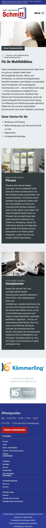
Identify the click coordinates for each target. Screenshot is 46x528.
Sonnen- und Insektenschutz (17, 55)
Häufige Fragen (8, 492)
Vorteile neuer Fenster (11, 498)
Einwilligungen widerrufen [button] (23, 526)
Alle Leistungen (8, 473)
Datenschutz (27, 517)
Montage (6, 464)
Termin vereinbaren (14, 430)
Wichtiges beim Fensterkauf (13, 501)
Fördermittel (7, 470)
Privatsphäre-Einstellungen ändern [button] (23, 520)
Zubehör (6, 454)
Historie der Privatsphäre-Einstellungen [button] (23, 523)
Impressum (18, 517)
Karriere (6, 487)
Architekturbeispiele (10, 481)
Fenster (5, 441)
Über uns (6, 484)
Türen (5, 445)
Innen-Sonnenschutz (12, 57)
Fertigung (6, 461)
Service (5, 467)
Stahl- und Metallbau (10, 448)
